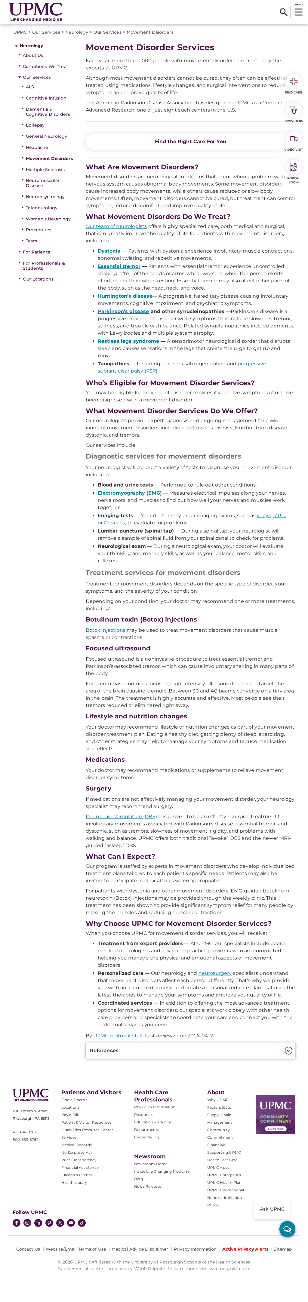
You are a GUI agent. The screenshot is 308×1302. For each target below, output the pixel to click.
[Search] (284, 12)
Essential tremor (119, 266)
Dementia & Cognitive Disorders (48, 111)
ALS (30, 87)
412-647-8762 (25, 1132)
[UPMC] (35, 12)
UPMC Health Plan (224, 1182)
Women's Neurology (48, 219)
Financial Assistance (80, 1167)
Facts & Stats (219, 1107)
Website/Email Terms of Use (76, 1249)
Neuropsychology (45, 196)
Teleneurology (41, 207)
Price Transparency (79, 1160)
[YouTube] (71, 1223)
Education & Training (153, 1122)
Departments (146, 1129)
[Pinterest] (49, 1223)
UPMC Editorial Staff (118, 1036)
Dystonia (109, 251)
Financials (216, 1145)
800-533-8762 (25, 1139)
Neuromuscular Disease (43, 183)
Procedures (38, 229)
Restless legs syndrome (128, 341)
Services (68, 1137)
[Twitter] (60, 1223)
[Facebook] (16, 1223)
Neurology (31, 45)
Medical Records (76, 1145)
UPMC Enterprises (224, 1175)
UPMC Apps (218, 1167)
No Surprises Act (76, 1152)
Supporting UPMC (224, 1152)
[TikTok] (82, 1223)
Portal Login (293, 180)
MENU (298, 4)
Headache (37, 147)
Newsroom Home (151, 1164)
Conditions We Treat (45, 66)
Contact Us (28, 1249)
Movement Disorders (49, 158)
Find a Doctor (74, 1100)
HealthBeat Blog (222, 1160)
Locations (70, 1107)
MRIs (279, 515)
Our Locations (38, 279)
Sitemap (283, 1249)
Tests (31, 241)
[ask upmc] (287, 1229)
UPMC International (225, 1190)
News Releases (148, 1186)
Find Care (294, 92)
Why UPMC (218, 1100)
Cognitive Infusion (46, 98)
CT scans (114, 523)
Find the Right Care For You (190, 141)
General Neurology (46, 136)
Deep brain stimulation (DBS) (121, 816)
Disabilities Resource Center (87, 1130)
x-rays (264, 515)
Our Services (37, 77)
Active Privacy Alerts (245, 1249)
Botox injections (106, 630)
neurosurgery (215, 973)
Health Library (74, 1182)
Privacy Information (195, 1249)
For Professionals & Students (44, 265)
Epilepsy (35, 125)
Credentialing (146, 1137)
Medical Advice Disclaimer (140, 1249)
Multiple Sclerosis (45, 169)
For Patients (36, 252)
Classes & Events (76, 1175)
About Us (33, 55)
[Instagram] (27, 1223)
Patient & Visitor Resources (86, 1122)
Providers (294, 121)
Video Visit (293, 150)
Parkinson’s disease (123, 311)
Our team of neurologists (116, 226)
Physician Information (154, 1107)
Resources (143, 1114)
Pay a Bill (69, 1115)
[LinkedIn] (38, 1223)
